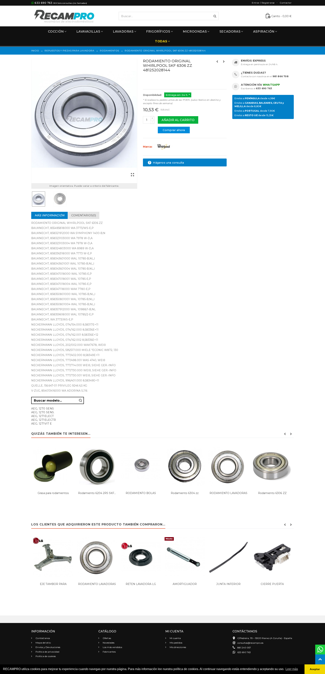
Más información (49, 215)
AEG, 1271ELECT (42, 416)
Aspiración (263, 31)
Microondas (195, 31)
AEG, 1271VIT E (41, 423)
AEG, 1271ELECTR (43, 420)
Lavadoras (123, 31)
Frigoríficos (158, 31)
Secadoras (229, 31)
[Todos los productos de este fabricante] (163, 146)
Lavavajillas (88, 31)
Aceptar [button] (315, 669)
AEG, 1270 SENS (42, 408)
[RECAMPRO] (64, 15)
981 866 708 (281, 76)
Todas (161, 41)
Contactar (286, 2)
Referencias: (151, 78)
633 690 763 (43, 3)
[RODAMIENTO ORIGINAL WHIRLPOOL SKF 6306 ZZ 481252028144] (84, 119)
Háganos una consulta (168, 162)
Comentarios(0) (83, 215)
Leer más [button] (292, 669)
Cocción (56, 31)
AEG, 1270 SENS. (43, 412)
